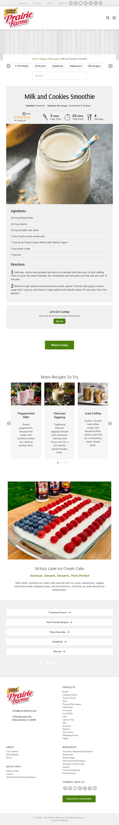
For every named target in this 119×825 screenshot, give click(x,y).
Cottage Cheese (70, 694)
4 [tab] (67, 462)
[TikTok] (86, 3)
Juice (65, 716)
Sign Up (59, 321)
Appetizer (57, 66)
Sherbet (66, 729)
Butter (65, 691)
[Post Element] (26, 421)
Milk (64, 723)
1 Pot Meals (22, 66)
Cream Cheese (69, 698)
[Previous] (8, 66)
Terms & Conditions (71, 770)
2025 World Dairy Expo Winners (21, 777)
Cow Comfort (12, 751)
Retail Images (69, 757)
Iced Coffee (68, 713)
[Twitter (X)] (96, 3)
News (49, 3)
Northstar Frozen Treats (73, 764)
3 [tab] (64, 462)
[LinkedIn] (101, 3)
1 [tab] (58, 462)
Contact (37, 3)
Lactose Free (68, 719)
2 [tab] (61, 462)
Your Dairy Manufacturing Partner (78, 751)
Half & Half (68, 707)
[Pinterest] (91, 3)
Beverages (54, 58)
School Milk (68, 754)
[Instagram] (76, 3)
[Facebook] (71, 3)
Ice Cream (67, 710)
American (40, 66)
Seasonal (67, 726)
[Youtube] (81, 3)
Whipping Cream (70, 735)
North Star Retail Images (74, 760)
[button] (108, 18)
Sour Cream (68, 732)
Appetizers (76, 66)
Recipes (43, 58)
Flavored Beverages (72, 704)
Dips (65, 701)
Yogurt (66, 738)
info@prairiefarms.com (24, 710)
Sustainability (12, 754)
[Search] (83, 75)
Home (35, 58)
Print (28, 113)
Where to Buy (59, 345)
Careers (23, 3)
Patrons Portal (69, 773)
